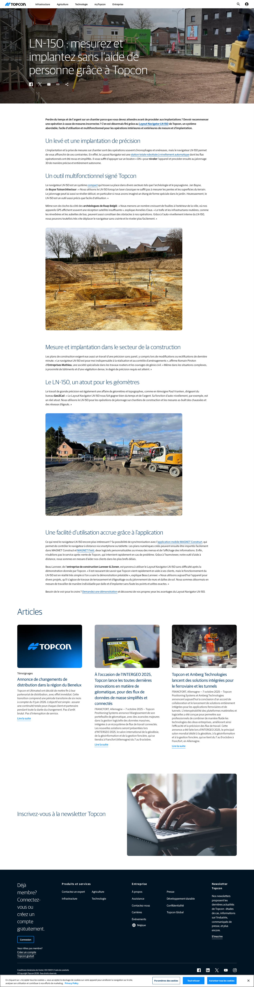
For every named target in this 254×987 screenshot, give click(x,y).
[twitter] (217, 970)
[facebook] (199, 970)
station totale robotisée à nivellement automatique (160, 154)
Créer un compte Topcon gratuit (26, 954)
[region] (127, 981)
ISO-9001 (49, 970)
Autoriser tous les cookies (221, 980)
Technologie (81, 4)
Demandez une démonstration (99, 591)
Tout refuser (193, 980)
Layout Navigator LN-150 (153, 123)
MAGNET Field (85, 550)
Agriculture (62, 4)
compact (93, 185)
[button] (31, 84)
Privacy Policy (71, 983)
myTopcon (100, 4)
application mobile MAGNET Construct (180, 542)
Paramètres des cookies (166, 980)
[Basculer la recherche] (238, 4)
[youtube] (226, 970)
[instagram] (235, 970)
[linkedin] (208, 970)
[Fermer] (248, 980)
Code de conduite (61, 970)
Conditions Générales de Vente (30, 970)
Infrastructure (42, 4)
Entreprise (117, 4)
